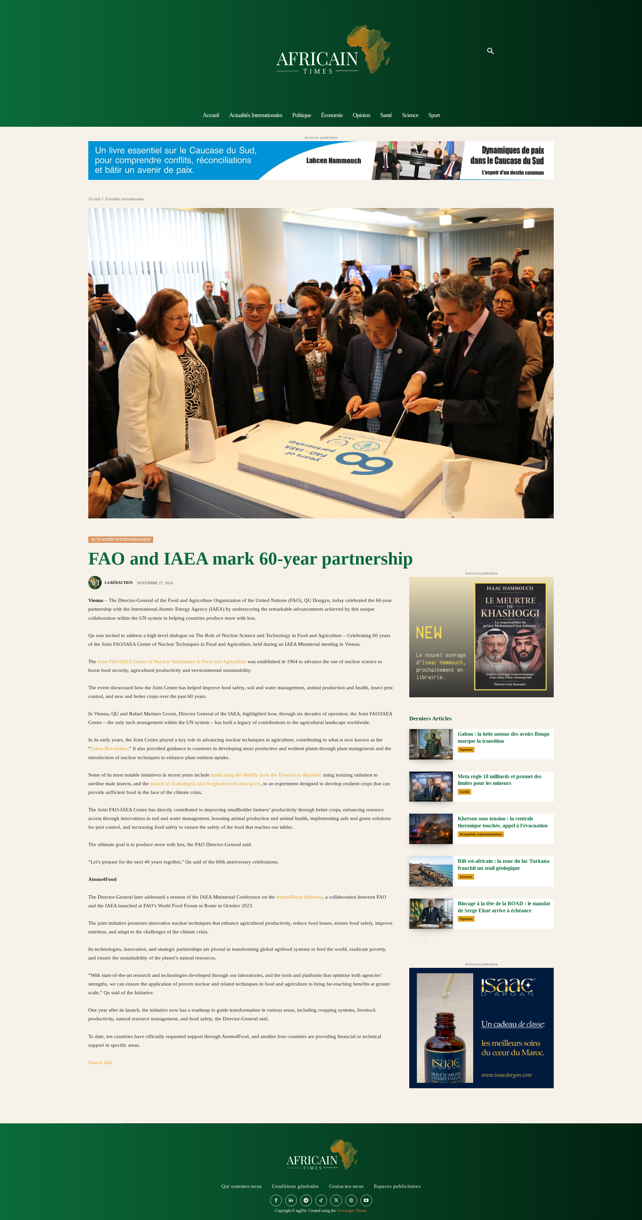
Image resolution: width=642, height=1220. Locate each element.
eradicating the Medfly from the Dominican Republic (266, 775)
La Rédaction (119, 583)
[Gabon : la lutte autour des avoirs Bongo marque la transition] (431, 744)
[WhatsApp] (125, 1094)
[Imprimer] (172, 1094)
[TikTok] (321, 1200)
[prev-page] (413, 939)
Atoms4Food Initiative (299, 897)
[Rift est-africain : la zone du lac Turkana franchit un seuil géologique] (431, 871)
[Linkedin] (141, 1094)
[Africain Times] (321, 52)
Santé (464, 791)
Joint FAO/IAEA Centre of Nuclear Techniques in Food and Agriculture (172, 661)
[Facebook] (95, 1094)
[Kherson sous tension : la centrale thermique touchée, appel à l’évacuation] (431, 829)
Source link (100, 1062)
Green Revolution (109, 748)
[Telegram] (187, 1094)
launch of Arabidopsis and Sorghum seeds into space (205, 783)
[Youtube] (366, 1200)
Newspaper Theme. (352, 1210)
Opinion (466, 749)
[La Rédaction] (96, 582)
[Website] (351, 1200)
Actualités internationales (124, 199)
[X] (110, 1094)
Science (466, 876)
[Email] (156, 1094)
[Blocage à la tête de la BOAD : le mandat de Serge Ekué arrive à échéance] (431, 914)
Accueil (94, 199)
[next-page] (424, 939)
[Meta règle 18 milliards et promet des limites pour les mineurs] (431, 787)
